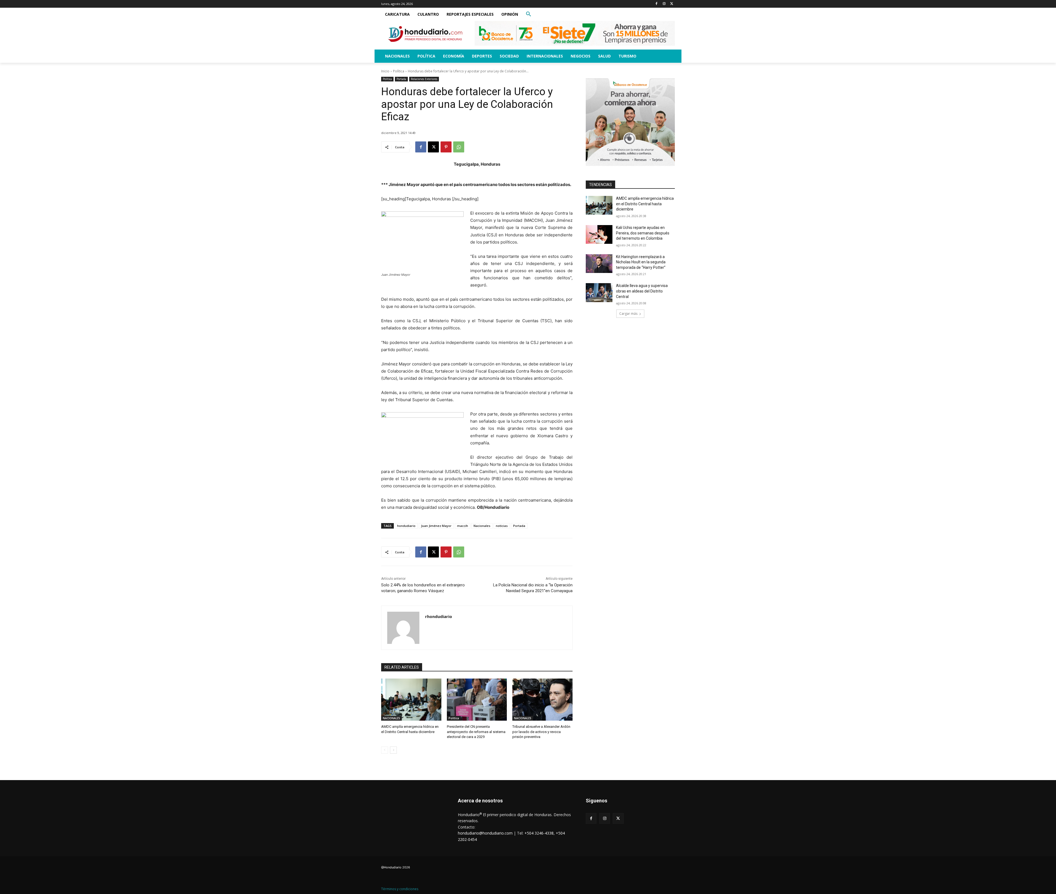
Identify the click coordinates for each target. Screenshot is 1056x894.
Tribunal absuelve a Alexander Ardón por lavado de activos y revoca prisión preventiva (541, 732)
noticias (502, 526)
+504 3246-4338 (539, 833)
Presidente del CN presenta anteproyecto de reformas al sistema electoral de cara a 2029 (476, 732)
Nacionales (482, 526)
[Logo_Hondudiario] (425, 34)
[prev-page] (384, 750)
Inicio (385, 71)
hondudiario (406, 526)
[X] (672, 4)
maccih (462, 526)
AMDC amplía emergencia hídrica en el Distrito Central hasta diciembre (645, 203)
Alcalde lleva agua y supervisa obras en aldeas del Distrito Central (642, 291)
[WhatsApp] (458, 146)
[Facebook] (656, 4)
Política (398, 71)
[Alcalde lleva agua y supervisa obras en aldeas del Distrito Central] (599, 292)
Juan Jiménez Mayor (436, 526)
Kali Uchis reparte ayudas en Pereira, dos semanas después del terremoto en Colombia (642, 232)
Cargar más (628, 313)
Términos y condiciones (399, 889)
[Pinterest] (446, 146)
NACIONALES (391, 718)
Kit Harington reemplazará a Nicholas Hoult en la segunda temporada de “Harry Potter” (641, 262)
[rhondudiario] (403, 628)
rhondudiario (438, 616)
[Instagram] (664, 4)
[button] (528, 14)
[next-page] (393, 750)
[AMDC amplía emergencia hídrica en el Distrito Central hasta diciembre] (411, 700)
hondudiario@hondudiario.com (485, 833)
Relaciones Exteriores (424, 79)
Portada (401, 79)
